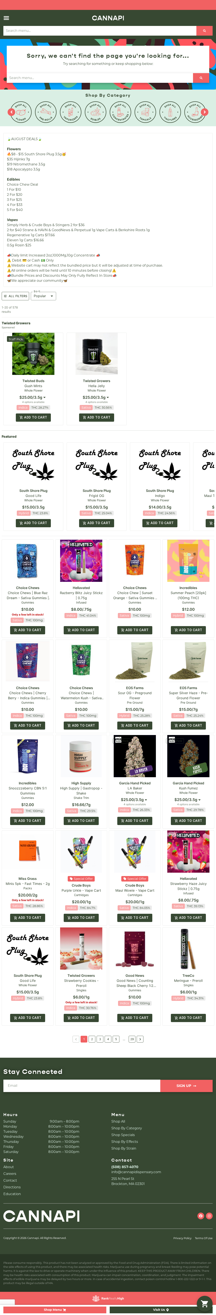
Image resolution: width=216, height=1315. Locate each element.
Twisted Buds (33, 381)
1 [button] (84, 1039)
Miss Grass (28, 878)
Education (12, 1194)
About (8, 1167)
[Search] (204, 31)
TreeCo (188, 975)
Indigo (160, 496)
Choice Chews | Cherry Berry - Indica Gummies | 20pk (27, 698)
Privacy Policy (182, 1238)
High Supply (81, 783)
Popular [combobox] (40, 296)
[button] (6, 18)
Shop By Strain (123, 1148)
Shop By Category (126, 1128)
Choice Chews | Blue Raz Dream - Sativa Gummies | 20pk (28, 598)
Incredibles (188, 588)
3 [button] (100, 1039)
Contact (10, 1180)
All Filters (18, 296)
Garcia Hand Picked (135, 783)
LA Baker (135, 788)
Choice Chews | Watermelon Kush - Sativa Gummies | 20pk (81, 698)
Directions (12, 1187)
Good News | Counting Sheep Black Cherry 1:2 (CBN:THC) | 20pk (134, 985)
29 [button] (132, 1039)
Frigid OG (96, 496)
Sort (37, 291)
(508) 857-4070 (124, 1167)
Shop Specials (123, 1135)
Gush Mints (33, 386)
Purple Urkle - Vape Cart (81, 890)
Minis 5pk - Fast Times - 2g (28, 884)
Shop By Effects (124, 1142)
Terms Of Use (204, 1238)
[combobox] (33, 397)
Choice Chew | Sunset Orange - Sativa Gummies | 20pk (134, 598)
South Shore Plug (33, 490)
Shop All (118, 1121)
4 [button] (108, 1039)
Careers (9, 1174)
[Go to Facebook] (200, 1216)
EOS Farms (135, 688)
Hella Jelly (96, 386)
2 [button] (92, 1039)
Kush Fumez (188, 788)
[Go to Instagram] (209, 1216)
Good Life (33, 496)
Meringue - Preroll (188, 980)
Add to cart (35, 417)
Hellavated (81, 588)
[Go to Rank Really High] (108, 1298)
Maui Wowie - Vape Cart (134, 890)
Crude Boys (81, 885)
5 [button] (116, 1039)
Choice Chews (27, 588)
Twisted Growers (96, 381)
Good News (135, 975)
